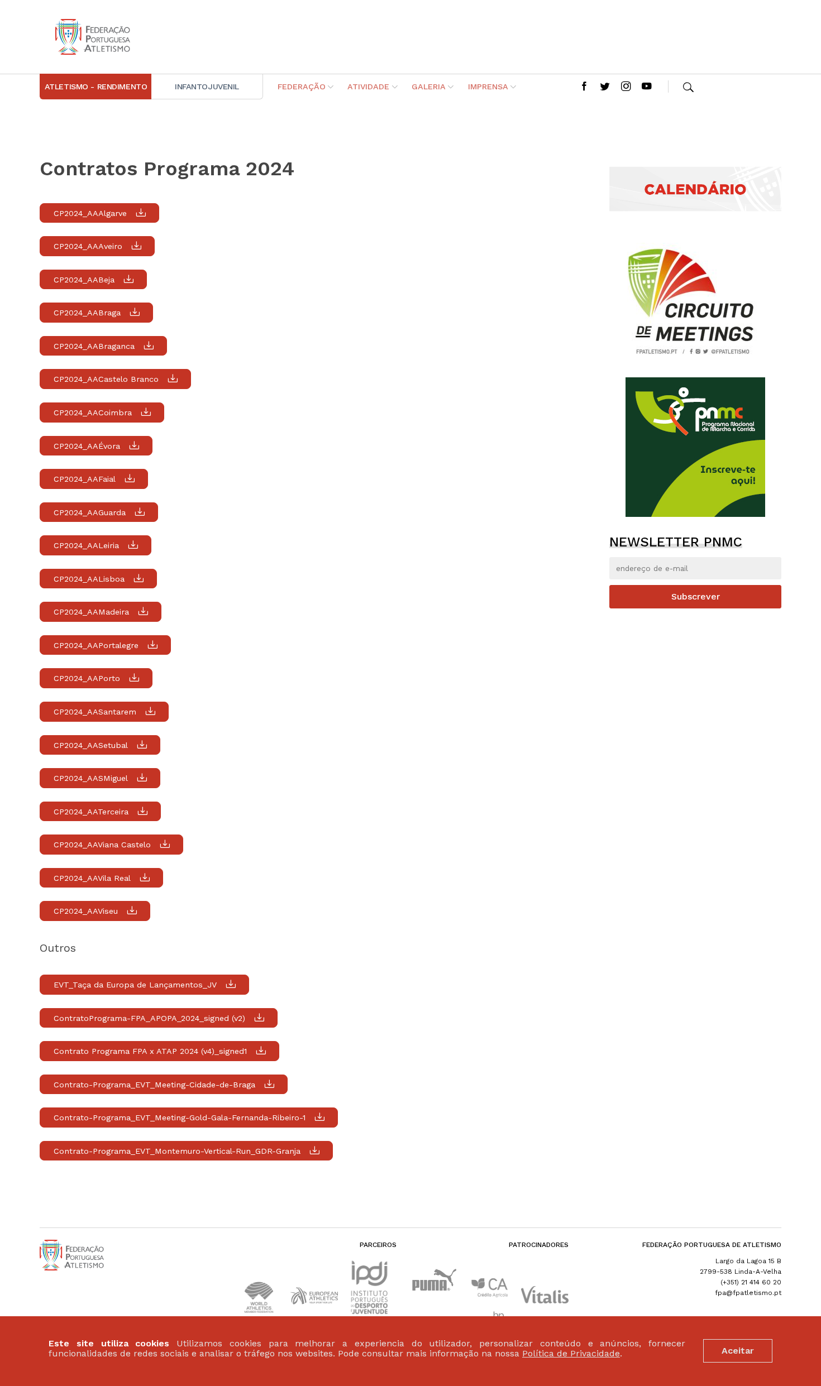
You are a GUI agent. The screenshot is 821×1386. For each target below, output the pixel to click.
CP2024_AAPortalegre (96, 645)
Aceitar (738, 1350)
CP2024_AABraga (87, 312)
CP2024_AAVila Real (92, 878)
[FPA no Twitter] (605, 87)
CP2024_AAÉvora (87, 446)
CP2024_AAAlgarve (90, 213)
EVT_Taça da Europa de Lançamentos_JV (135, 984)
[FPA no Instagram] (626, 87)
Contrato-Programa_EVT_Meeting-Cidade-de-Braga (154, 1084)
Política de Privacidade (571, 1354)
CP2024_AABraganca (94, 346)
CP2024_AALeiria (86, 545)
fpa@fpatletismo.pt (748, 1293)
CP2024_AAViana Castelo (102, 844)
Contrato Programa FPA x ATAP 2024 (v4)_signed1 (150, 1051)
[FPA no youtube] (647, 87)
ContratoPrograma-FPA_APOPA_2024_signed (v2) (149, 1018)
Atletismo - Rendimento (96, 86)
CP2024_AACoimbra (93, 412)
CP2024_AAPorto (87, 678)
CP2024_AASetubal (91, 745)
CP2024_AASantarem (95, 711)
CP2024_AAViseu (86, 911)
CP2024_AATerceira (91, 811)
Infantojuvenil (207, 86)
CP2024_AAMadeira (91, 611)
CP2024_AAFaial (85, 478)
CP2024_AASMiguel (91, 778)
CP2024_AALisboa (89, 578)
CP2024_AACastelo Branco (106, 379)
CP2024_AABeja (84, 279)
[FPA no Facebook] (584, 87)
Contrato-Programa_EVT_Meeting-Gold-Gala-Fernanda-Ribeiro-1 (180, 1117)
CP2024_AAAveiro (88, 246)
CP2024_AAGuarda (90, 512)
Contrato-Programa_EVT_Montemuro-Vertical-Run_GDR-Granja (177, 1151)
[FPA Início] (92, 37)
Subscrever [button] (695, 596)
